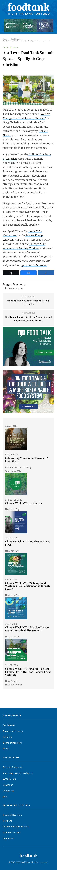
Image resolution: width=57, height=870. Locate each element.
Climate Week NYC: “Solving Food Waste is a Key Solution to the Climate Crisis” (27, 586)
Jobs (5, 796)
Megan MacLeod (14, 284)
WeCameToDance (12, 832)
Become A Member (12, 767)
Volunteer (8, 784)
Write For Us (9, 778)
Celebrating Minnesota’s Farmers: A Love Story (26, 459)
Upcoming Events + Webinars (18, 772)
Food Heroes (15, 39)
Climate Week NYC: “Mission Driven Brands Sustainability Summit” (27, 629)
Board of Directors (12, 742)
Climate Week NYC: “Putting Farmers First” (27, 543)
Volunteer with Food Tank (16, 826)
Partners (7, 736)
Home (5, 39)
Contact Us (8, 790)
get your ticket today (34, 265)
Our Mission (9, 725)
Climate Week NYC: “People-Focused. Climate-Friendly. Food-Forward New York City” (28, 672)
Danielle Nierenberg (13, 730)
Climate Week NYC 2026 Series (23, 503)
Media (6, 748)
